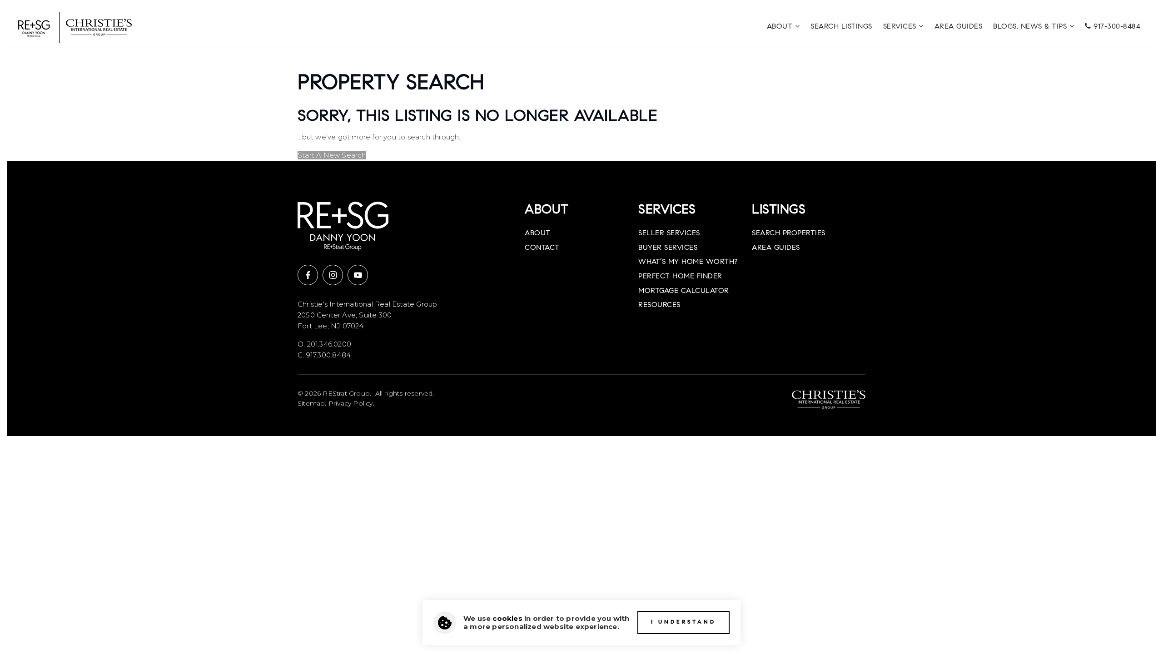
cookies (507, 618)
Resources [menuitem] (659, 305)
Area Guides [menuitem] (958, 26)
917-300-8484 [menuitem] (1116, 26)
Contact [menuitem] (542, 248)
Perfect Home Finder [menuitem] (680, 276)
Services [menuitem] (901, 26)
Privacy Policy (350, 403)
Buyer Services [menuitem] (667, 248)
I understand (683, 622)
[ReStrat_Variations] (75, 26)
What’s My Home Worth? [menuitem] (688, 262)
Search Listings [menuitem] (841, 26)
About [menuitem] (781, 26)
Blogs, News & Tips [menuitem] (1031, 26)
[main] (581, 104)
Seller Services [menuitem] (669, 233)
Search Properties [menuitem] (788, 233)
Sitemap (311, 403)
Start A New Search (332, 155)
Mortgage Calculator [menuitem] (683, 291)
